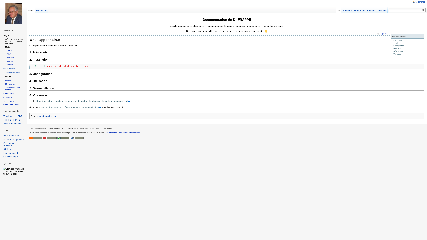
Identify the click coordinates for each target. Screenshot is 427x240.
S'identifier (420, 2)
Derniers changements (13, 139)
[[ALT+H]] (13, 13)
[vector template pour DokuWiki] (49, 138)
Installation (397, 43)
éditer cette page (11, 104)
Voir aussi (397, 54)
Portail (9, 51)
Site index (7, 149)
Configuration (398, 46)
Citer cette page (10, 157)
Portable (10, 57)
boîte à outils (9, 94)
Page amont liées (11, 136)
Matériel (10, 54)
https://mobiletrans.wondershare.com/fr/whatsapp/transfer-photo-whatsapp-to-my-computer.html (82, 101)
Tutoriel (10, 65)
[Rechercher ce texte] (423, 10)
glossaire (7, 97)
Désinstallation (399, 51)
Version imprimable (12, 124)
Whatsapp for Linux (48, 116)
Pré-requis (397, 40)
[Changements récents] (35, 138)
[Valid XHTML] (77, 138)
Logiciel (383, 33)
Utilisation (397, 49)
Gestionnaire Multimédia (9, 144)
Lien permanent (10, 153)
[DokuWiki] (63, 138)
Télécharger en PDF (12, 120)
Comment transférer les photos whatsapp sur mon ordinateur (70, 107)
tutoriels (8, 80)
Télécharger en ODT (12, 116)
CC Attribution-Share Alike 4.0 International (123, 133)
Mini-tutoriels (10, 84)
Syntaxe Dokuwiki (12, 73)
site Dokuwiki (9, 69)
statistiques (8, 101)
